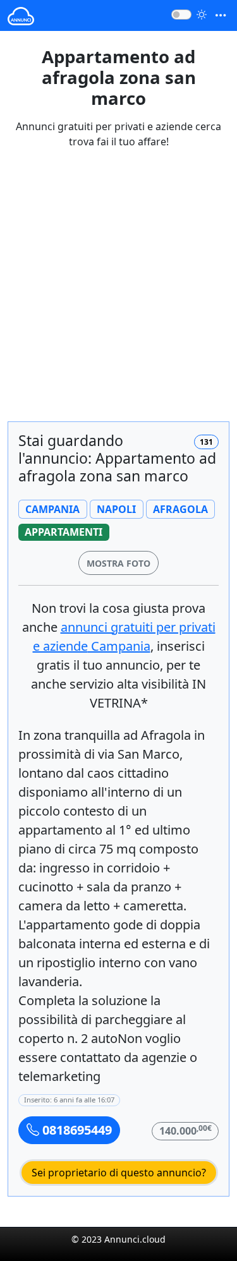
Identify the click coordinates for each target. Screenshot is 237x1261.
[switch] (181, 14)
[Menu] (220, 15)
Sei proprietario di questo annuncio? (119, 1173)
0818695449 (75, 1129)
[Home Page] (21, 15)
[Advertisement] (118, 292)
